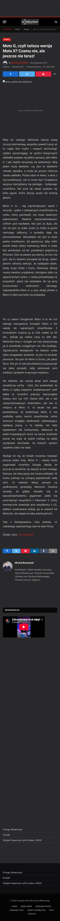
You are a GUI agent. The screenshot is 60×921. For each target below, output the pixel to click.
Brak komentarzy (35, 67)
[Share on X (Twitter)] (27, 74)
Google (7, 39)
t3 (19, 534)
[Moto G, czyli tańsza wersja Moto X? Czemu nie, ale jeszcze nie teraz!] (30, 94)
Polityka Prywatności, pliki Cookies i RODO (22, 840)
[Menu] (4, 22)
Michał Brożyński (19, 63)
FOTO (51, 910)
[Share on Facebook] (10, 74)
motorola (27, 534)
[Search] (55, 22)
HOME (14, 906)
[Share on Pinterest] (43, 74)
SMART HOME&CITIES (36, 910)
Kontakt (6, 834)
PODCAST (32, 914)
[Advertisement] (24, 687)
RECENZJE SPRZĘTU (43, 906)
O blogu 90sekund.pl (12, 829)
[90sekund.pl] (30, 22)
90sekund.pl (44, 900)
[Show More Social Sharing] (54, 74)
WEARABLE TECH (17, 910)
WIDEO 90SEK (26, 906)
